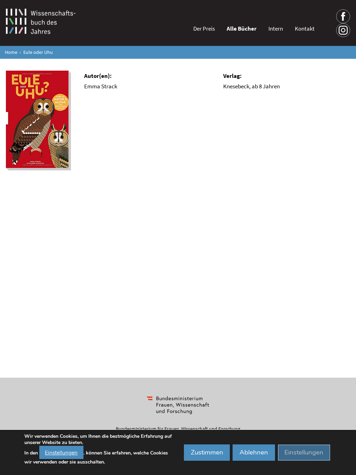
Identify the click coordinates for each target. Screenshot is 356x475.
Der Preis (204, 28)
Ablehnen (254, 452)
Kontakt (305, 28)
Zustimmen (207, 452)
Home (11, 52)
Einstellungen (61, 452)
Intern (275, 28)
